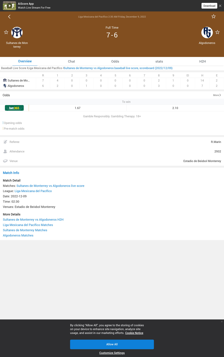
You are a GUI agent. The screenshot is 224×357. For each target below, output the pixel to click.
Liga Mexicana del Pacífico (33, 191)
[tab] (25, 61)
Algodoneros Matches (18, 235)
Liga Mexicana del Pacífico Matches (28, 225)
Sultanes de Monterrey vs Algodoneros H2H (33, 219)
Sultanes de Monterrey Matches (25, 230)
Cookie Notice (134, 333)
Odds (6, 95)
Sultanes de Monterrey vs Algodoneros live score (50, 186)
